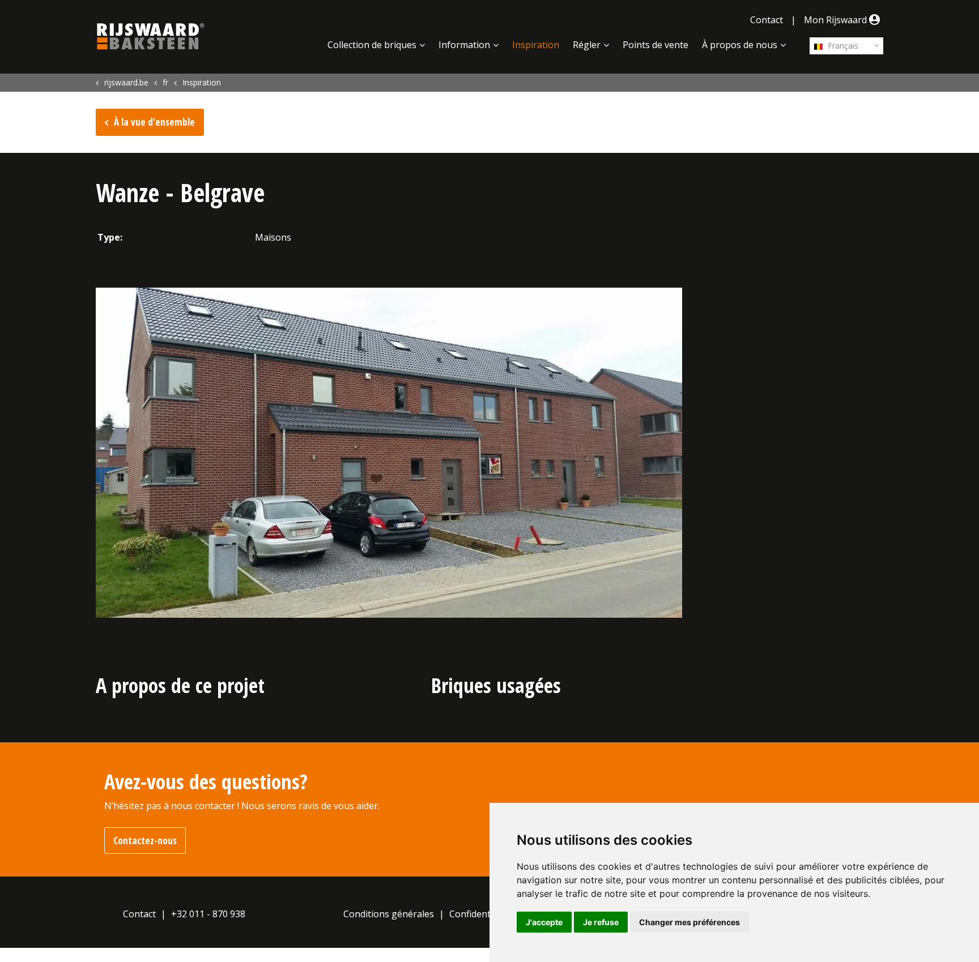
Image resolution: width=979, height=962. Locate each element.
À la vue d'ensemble (154, 122)
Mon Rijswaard (836, 20)
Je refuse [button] (601, 922)
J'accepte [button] (544, 922)
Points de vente (655, 45)
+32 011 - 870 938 (208, 914)
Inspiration (535, 45)
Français (841, 45)
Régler (587, 45)
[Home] (150, 36)
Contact (766, 20)
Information (464, 45)
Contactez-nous (145, 840)
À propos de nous (739, 45)
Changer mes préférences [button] (689, 922)
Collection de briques (371, 45)
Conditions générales (388, 914)
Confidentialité (480, 914)
